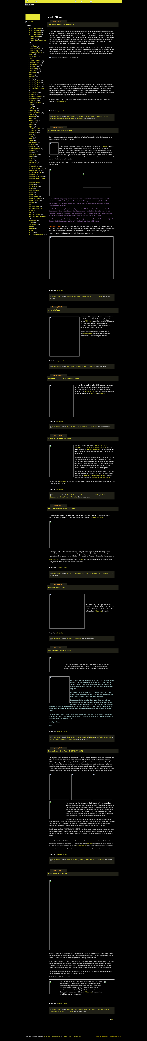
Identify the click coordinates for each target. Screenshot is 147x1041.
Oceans (92, 737)
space (78, 116)
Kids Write (99, 737)
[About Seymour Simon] (51, 6)
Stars (30, 204)
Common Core (72, 1009)
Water (30, 226)
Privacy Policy (67, 1036)
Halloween (89, 296)
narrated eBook (89, 391)
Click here (98, 611)
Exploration (99, 116)
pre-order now (61, 101)
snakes (31, 188)
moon (57, 497)
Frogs (30, 107)
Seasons (31, 174)
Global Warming (34, 113)
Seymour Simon (61, 111)
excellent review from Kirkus (101, 477)
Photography (33, 154)
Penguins (31, 150)
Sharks (31, 184)
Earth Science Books (36, 89)
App (29, 45)
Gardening (32, 111)
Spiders (31, 202)
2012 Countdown (34, 33)
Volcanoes (32, 224)
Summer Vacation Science (81, 573)
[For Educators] (91, 6)
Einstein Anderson (35, 97)
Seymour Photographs (36, 178)
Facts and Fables (34, 103)
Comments (56, 116)
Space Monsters (34, 198)
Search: (57, 1)
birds (30, 55)
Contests (31, 67)
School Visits (33, 166)
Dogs (30, 75)
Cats (30, 59)
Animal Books (33, 37)
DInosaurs (32, 73)
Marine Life (32, 133)
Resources (32, 162)
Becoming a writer (35, 53)
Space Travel (64, 497)
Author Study (33, 51)
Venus (62, 1011)
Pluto (30, 158)
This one (88, 321)
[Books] (39, 6)
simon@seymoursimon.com (52, 1036)
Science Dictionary (35, 168)
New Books (71, 116)
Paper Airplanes (34, 148)
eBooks (83, 116)
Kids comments (34, 129)
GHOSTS (105, 146)
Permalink (80, 118)
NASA (57, 1011)
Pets (30, 152)
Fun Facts (32, 109)
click (82, 559)
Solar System (96, 1009)
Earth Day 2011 (34, 83)
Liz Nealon (59, 290)
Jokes (30, 125)
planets (31, 156)
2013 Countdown (34, 35)
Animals (69, 860)
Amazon (94, 393)
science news (33, 170)
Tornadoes (32, 220)
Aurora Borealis (34, 49)
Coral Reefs (85, 737)
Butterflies (32, 57)
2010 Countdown (34, 29)
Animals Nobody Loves (37, 41)
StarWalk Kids (87, 333)
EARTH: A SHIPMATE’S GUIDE (94, 475)
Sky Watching (33, 186)
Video (97, 495)
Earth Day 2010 (34, 81)
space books (90, 116)
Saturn (52, 1011)
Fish (30, 105)
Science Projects (34, 172)
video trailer (62, 481)
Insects (31, 123)
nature (84, 366)
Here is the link (54, 559)
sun (29, 212)
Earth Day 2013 (55, 739)
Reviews (64, 739)
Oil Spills (31, 146)
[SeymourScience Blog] (67, 6)
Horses (31, 119)
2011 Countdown (34, 31)
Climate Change (34, 61)
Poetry (30, 160)
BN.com (102, 393)
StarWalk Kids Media (93, 449)
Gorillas (31, 115)
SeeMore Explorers (35, 176)
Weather (31, 228)
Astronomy (32, 47)
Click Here (89, 843)
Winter (30, 230)
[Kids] (78, 6)
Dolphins (31, 77)
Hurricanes (32, 121)
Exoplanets (60, 118)
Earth (30, 79)
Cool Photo (87, 1009)
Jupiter (31, 127)
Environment (33, 99)
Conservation (108, 737)
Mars (30, 135)
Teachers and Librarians (37, 216)
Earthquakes (33, 93)
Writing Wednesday (73, 296)
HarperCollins (69, 118)
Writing (31, 232)
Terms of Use (77, 1036)
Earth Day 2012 (34, 85)
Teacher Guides (34, 214)
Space (30, 194)
